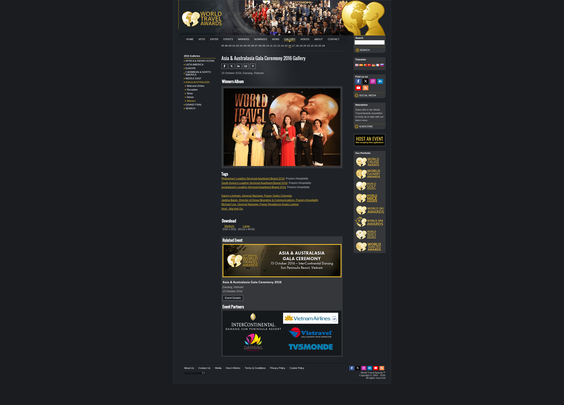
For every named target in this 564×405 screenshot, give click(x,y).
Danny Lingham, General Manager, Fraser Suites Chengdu (256, 195)
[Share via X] (231, 66)
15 (286, 45)
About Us (189, 368)
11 (271, 45)
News (275, 39)
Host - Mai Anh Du (232, 208)
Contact (334, 39)
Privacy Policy (277, 368)
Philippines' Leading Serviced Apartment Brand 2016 (253, 178)
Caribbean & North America (198, 73)
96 (226, 45)
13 (278, 45)
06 (252, 45)
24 (316, 45)
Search (190, 108)
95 (222, 45)
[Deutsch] (373, 65)
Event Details (233, 298)
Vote (202, 39)
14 (282, 45)
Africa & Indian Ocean (200, 60)
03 (241, 45)
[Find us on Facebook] (358, 81)
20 (305, 45)
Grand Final (194, 104)
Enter (214, 39)
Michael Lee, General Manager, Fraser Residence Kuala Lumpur (260, 204)
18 (297, 45)
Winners (243, 39)
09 (264, 45)
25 (320, 45)
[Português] (365, 65)
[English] (357, 65)
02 (237, 45)
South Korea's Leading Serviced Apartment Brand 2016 (254, 183)
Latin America (194, 64)
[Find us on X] (365, 81)
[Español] (361, 65)
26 (323, 45)
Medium (229, 226)
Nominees (260, 39)
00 (230, 45)
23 (312, 45)
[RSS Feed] (365, 88)
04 (245, 45)
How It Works (233, 368)
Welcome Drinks (195, 86)
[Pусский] (382, 65)
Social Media (367, 95)
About (318, 39)
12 (275, 45)
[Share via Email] (246, 66)
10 (267, 45)
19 (301, 45)
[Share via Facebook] (224, 66)
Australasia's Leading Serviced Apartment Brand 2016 (253, 187)
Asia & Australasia (198, 82)
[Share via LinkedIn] (238, 66)
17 (293, 45)
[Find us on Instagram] (373, 81)
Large (246, 226)
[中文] (369, 65)
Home (189, 39)
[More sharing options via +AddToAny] (253, 66)
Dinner (190, 97)
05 (249, 45)
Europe (191, 68)
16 (290, 45)
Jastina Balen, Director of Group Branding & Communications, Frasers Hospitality (269, 200)
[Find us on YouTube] (358, 88)
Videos (304, 39)
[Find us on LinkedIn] (380, 81)
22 (308, 45)
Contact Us (205, 368)
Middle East (193, 78)
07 (256, 45)
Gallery (289, 39)
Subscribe (366, 126)
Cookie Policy (297, 368)
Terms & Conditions (255, 368)
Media (218, 368)
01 (234, 45)
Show (190, 93)
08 (260, 45)
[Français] (378, 65)
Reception (192, 89)
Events (228, 39)
